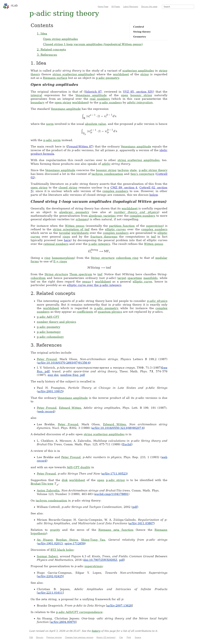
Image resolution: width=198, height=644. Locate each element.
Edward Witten (70, 407)
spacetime (134, 278)
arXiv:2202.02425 (50, 576)
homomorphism (63, 257)
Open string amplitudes (60, 39)
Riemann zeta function (115, 529)
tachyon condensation (107, 173)
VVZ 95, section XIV (138, 91)
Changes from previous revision (79, 637)
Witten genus (74, 225)
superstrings (93, 566)
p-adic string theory (153, 170)
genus (86, 281)
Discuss (39, 637)
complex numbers (115, 191)
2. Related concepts (51, 49)
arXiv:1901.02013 (50, 543)
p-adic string (115, 480)
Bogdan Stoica (67, 539)
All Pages (115, 6)
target (121, 278)
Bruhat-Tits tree (42, 483)
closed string (67, 187)
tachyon (123, 170)
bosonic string (141, 95)
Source (138, 637)
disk (65, 480)
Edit (31, 637)
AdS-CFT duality (78, 467)
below (153, 194)
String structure (102, 257)
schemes (82, 219)
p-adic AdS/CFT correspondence (79, 612)
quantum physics (110, 311)
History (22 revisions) (105, 637)
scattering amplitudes (138, 70)
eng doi (53, 375)
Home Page (103, 6)
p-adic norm (52, 140)
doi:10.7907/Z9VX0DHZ (100, 559)
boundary (37, 102)
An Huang (45, 539)
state (133, 170)
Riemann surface (55, 77)
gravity (55, 529)
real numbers (100, 98)
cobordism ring (127, 257)
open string (63, 102)
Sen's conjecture (142, 173)
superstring (154, 225)
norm (50, 123)
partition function (122, 225)
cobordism (38, 278)
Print (129, 637)
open (124, 95)
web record (46, 411)
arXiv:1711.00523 (114, 473)
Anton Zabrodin (48, 490)
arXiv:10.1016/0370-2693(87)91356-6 (64, 362)
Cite (121, 637)
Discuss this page (149, 6)
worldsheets (80, 232)
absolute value (95, 123)
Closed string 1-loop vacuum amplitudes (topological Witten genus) (93, 44)
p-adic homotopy (49, 331)
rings (66, 236)
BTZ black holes (61, 549)
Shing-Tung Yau (93, 539)
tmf (153, 236)
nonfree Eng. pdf (72, 375)
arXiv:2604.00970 (63, 622)
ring (47, 257)
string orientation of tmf (71, 229)
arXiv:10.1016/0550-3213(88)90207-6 (118, 427)
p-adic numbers (110, 102)
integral (36, 95)
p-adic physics (157, 300)
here (67, 240)
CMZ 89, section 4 (123, 187)
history (96, 630)
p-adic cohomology (50, 336)
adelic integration (140, 102)
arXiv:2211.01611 (50, 592)
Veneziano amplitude (91, 95)
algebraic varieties (102, 215)
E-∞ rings (60, 261)
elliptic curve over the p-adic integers (94, 285)
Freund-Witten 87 (80, 146)
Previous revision (54, 637)
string (144, 74)
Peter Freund (47, 359)
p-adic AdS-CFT (48, 316)
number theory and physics (136, 212)
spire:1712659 (75, 543)
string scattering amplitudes (73, 74)
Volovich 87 (93, 91)
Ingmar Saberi (47, 556)
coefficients (85, 311)
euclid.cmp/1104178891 (111, 494)
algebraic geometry (74, 212)
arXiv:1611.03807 (141, 523)
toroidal (64, 232)
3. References (47, 54)
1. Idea (42, 33)
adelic (106, 163)
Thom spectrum (80, 274)
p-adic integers (99, 243)
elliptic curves (115, 229)
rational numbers (55, 243)
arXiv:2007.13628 (119, 605)
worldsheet (121, 74)
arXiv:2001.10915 (50, 391)
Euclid (126, 444)
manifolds (150, 278)
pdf (134, 506)
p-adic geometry (107, 77)
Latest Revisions (130, 6)
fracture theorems (103, 236)
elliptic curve (142, 281)
